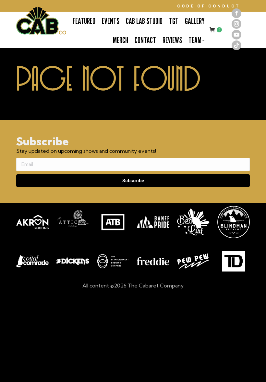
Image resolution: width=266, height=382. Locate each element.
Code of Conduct (208, 6)
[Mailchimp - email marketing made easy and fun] (52, 199)
